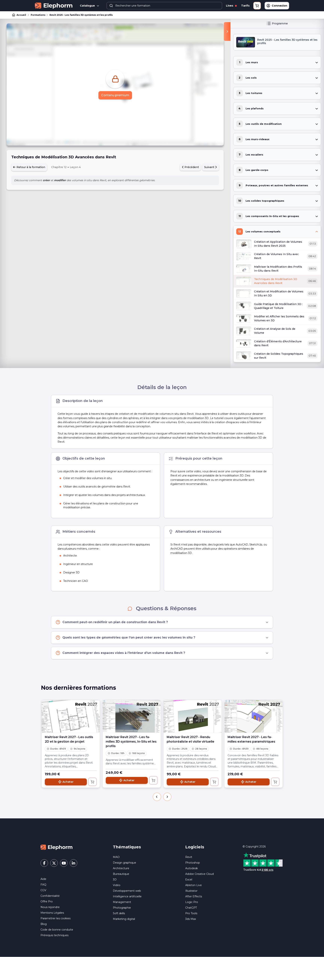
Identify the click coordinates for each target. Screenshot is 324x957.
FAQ (43, 884)
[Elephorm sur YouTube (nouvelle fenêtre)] (64, 863)
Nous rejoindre (50, 907)
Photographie (122, 907)
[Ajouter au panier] (92, 782)
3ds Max (190, 919)
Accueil (21, 15)
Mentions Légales (52, 912)
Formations (38, 15)
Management (122, 902)
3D (115, 879)
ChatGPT (191, 907)
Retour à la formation (30, 167)
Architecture (121, 868)
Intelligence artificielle (127, 896)
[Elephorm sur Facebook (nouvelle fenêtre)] (44, 863)
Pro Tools (191, 913)
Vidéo (116, 885)
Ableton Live (193, 885)
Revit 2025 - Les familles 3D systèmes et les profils (81, 15)
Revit (188, 857)
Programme (280, 23)
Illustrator (191, 890)
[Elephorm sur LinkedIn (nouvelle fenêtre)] (73, 863)
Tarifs (245, 5)
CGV (43, 890)
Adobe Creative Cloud (199, 874)
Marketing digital (124, 919)
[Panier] (257, 5)
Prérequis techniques (54, 935)
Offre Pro (46, 901)
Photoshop (192, 862)
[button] (157, 797)
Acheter (68, 781)
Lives (230, 5)
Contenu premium (115, 95)
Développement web (127, 890)
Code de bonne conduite (56, 929)
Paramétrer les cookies (55, 918)
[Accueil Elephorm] (56, 847)
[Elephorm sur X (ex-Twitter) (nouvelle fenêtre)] (54, 863)
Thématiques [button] (127, 847)
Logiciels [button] (194, 847)
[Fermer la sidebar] (227, 31)
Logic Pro (191, 902)
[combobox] (164, 5)
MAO (116, 857)
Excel (188, 879)
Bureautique (121, 874)
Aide (43, 879)
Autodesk (191, 868)
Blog (43, 924)
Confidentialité (50, 896)
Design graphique (124, 862)
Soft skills (119, 913)
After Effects (193, 896)
